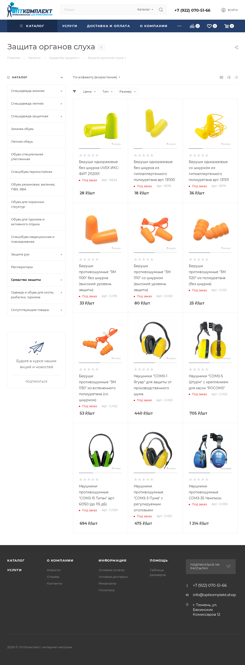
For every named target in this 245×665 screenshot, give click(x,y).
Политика (107, 590)
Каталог (16, 560)
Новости (54, 570)
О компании (60, 560)
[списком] (229, 77)
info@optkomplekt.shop (214, 594)
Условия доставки (113, 577)
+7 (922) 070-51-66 (192, 10)
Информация (113, 560)
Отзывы (53, 577)
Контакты (54, 583)
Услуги (14, 570)
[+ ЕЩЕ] (180, 26)
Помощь (159, 560)
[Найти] (161, 10)
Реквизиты (107, 583)
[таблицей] (236, 77)
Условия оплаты (111, 570)
